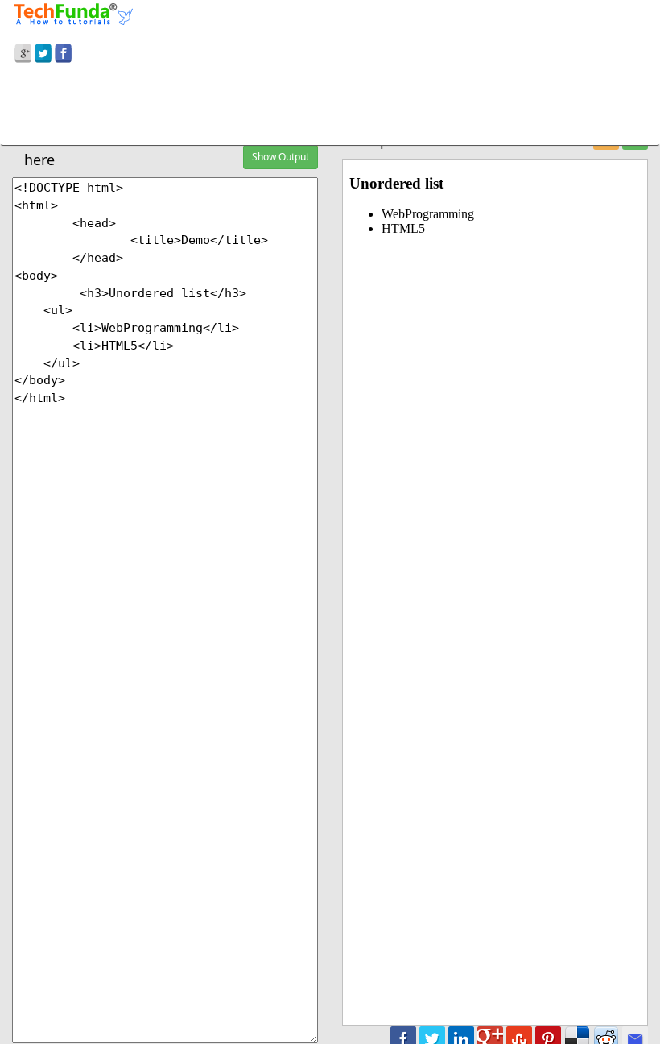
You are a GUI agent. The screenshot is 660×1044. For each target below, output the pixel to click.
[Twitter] (43, 51)
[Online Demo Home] (73, 12)
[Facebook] (63, 51)
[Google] (23, 51)
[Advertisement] (330, 107)
